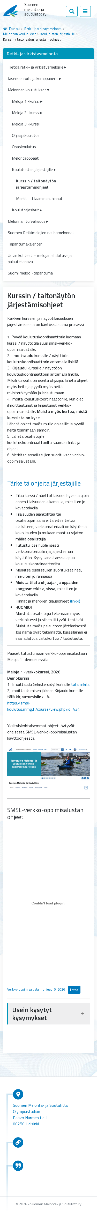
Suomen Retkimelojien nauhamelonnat (41, 232)
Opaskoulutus (24, 147)
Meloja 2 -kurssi (26, 112)
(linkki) (75, 601)
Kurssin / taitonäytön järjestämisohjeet (36, 184)
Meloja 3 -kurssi (26, 124)
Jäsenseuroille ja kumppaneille (33, 78)
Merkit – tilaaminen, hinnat (39, 198)
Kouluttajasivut (25, 210)
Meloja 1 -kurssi (26, 101)
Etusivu (14, 28)
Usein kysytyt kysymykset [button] (32, 1014)
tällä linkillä (80, 684)
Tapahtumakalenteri (25, 244)
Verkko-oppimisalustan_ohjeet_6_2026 (36, 989)
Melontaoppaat (25, 158)
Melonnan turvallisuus (27, 221)
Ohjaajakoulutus (26, 135)
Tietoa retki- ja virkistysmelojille (35, 67)
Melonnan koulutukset (19, 33)
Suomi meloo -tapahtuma (30, 273)
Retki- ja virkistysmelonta (43, 28)
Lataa (74, 989)
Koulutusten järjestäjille (57, 33)
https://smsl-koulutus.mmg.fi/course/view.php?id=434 (43, 706)
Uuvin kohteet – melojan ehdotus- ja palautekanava (40, 258)
